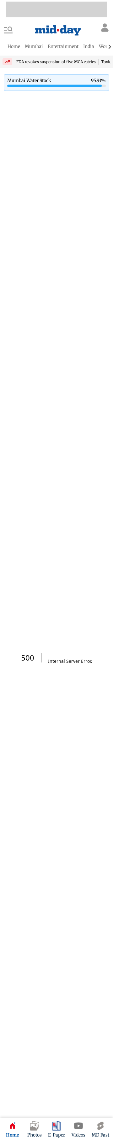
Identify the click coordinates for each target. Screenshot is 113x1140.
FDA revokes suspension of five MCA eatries (56, 61)
